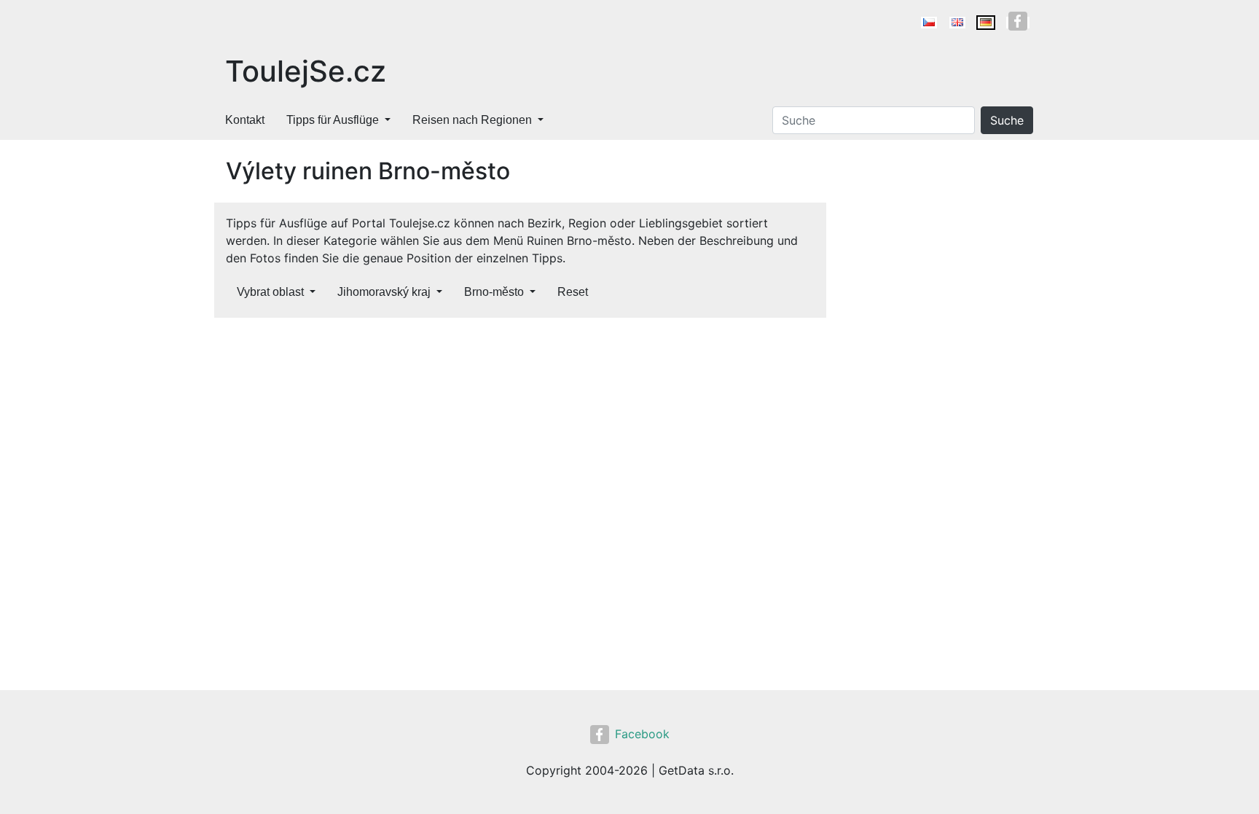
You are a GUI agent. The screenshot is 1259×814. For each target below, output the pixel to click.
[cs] (929, 22)
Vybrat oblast (270, 292)
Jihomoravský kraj (384, 292)
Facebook (642, 734)
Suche (1007, 120)
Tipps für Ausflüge (332, 120)
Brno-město (494, 292)
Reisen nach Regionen (472, 120)
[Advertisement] (520, 437)
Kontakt (244, 120)
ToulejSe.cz (305, 71)
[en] (957, 22)
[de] (986, 22)
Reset (572, 292)
